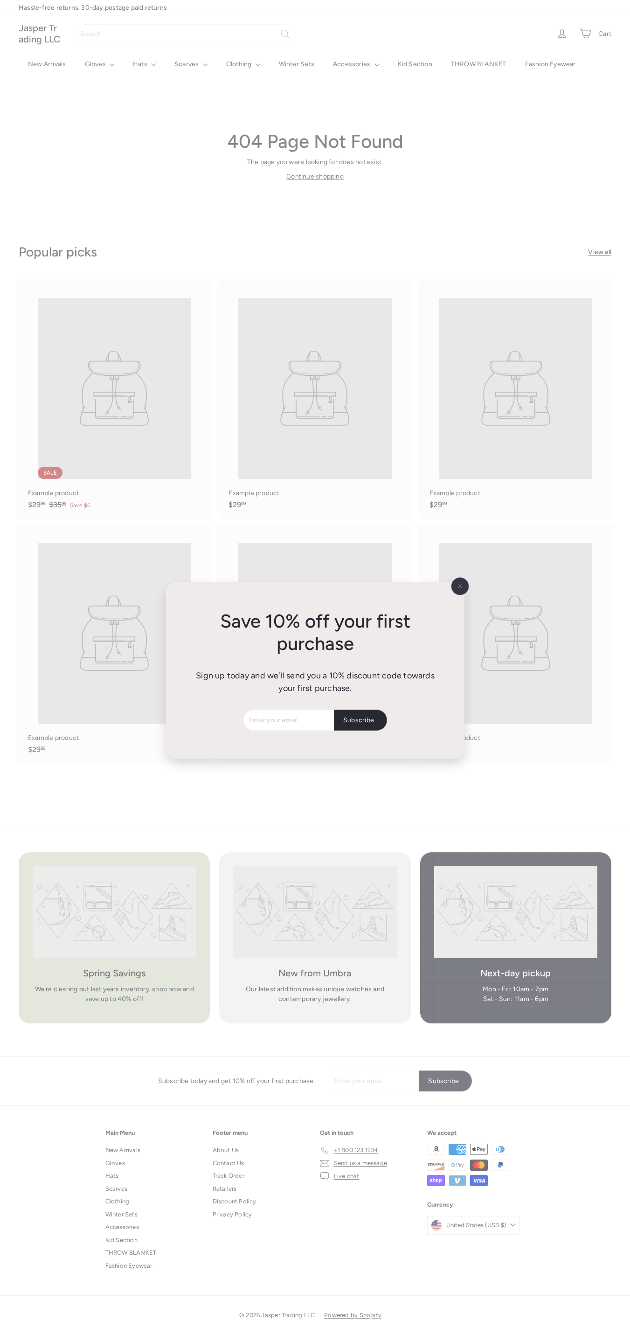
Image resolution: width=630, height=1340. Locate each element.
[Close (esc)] (460, 586)
